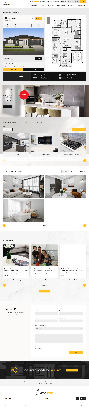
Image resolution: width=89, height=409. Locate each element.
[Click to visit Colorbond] (7, 398)
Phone (60, 310)
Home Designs (34, 5)
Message (36, 332)
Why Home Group (81, 5)
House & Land (51, 5)
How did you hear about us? (40, 325)
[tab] (4, 112)
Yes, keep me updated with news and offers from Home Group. (49, 346)
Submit (76, 352)
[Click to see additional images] (23, 41)
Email (36, 318)
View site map (23, 405)
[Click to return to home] (8, 4)
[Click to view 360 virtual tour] (32, 18)
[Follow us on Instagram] (81, 398)
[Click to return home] (3, 12)
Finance (43, 5)
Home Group (77, 405)
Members (71, 1)
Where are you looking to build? (65, 318)
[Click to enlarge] (23, 186)
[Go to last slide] (4, 225)
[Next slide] (84, 160)
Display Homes (60, 5)
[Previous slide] (4, 160)
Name (36, 310)
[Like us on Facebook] (77, 398)
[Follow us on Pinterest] (84, 398)
